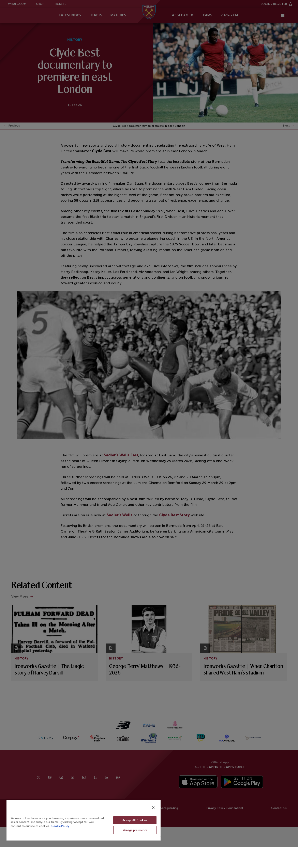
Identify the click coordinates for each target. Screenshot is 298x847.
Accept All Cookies (134, 820)
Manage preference (134, 830)
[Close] (153, 807)
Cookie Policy (60, 826)
